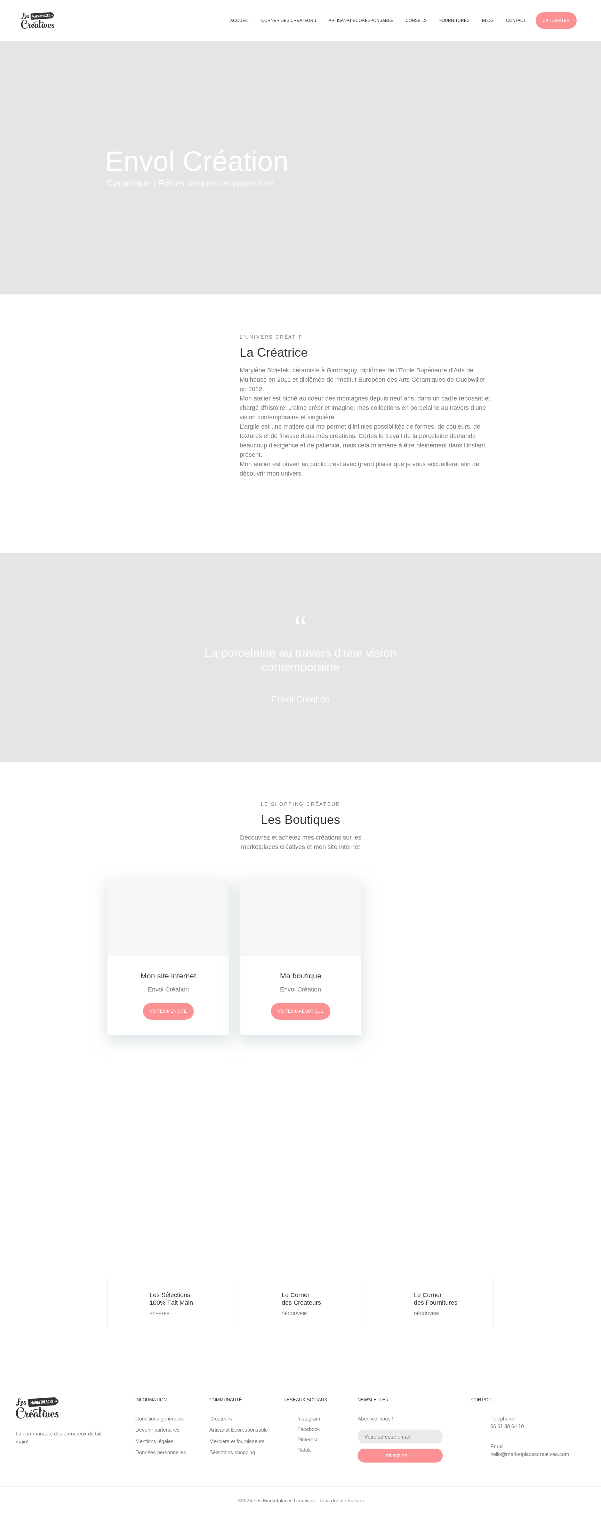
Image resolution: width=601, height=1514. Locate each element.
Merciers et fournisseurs (237, 1441)
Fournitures (454, 20)
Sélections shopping (232, 1452)
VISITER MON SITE (168, 1011)
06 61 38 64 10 (507, 1426)
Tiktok (304, 1450)
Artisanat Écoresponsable (361, 20)
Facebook (308, 1429)
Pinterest (307, 1439)
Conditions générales (159, 1419)
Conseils (416, 20)
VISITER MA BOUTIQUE (300, 1011)
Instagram (308, 1419)
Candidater (556, 20)
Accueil (239, 20)
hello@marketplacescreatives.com (529, 1454)
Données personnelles (160, 1452)
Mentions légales (154, 1441)
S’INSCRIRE (396, 1456)
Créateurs (220, 1419)
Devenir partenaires (157, 1430)
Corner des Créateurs (288, 20)
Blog (488, 20)
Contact (516, 20)
